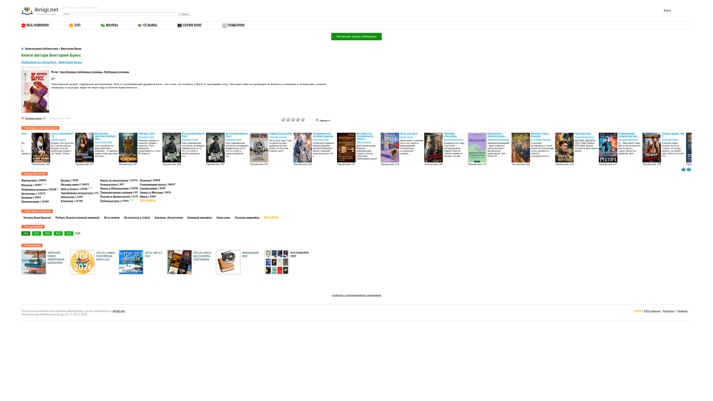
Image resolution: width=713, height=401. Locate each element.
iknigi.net (119, 311)
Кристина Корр (310, 139)
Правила (682, 310)
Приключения (30, 201)
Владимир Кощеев (530, 139)
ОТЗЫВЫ (150, 25)
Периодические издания (116, 192)
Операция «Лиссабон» (440, 134)
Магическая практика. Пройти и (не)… (94, 136)
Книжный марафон (199, 217)
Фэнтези (26, 184)
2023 (58, 233)
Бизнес (65, 180)
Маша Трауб (396, 137)
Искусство (68, 196)
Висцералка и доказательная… (486, 134)
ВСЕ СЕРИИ (271, 217)
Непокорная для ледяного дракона (313, 134)
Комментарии (33, 118)
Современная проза (153, 184)
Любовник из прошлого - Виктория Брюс (51, 62)
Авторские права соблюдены (356, 36)
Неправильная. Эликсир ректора (617, 134)
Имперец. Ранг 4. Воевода (530, 134)
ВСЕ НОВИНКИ (38, 25)
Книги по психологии (114, 180)
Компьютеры (109, 184)
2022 (68, 233)
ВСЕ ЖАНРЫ (148, 200)
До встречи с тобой (137, 217)
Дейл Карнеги (353, 142)
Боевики (27, 197)
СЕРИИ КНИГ (192, 25)
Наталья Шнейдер (618, 139)
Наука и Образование (114, 188)
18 (52, 78)
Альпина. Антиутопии (168, 217)
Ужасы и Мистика (151, 192)
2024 (47, 233)
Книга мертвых (572, 133)
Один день (223, 217)
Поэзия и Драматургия (115, 196)
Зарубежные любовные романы (81, 71)
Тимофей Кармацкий (488, 139)
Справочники (148, 188)
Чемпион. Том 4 (136, 133)
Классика (67, 200)
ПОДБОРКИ (236, 25)
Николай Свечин (267, 137)
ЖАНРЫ (112, 25)
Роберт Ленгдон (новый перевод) (78, 217)
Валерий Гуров (136, 137)
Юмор (144, 196)
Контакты (668, 310)
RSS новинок (652, 310)
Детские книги (70, 184)
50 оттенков (112, 217)
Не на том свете (399, 133)
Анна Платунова (93, 142)
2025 (36, 233)
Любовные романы (116, 71)
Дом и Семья (69, 188)
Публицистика (109, 200)
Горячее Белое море (270, 133)
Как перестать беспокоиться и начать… (354, 136)
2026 (25, 233)
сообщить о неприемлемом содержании (356, 295)
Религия (145, 180)
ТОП (77, 25)
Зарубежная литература (77, 192)
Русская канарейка (247, 217)
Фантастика (29, 180)
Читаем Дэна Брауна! (37, 217)
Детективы (28, 193)
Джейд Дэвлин (48, 139)
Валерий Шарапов (443, 139)
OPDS (637, 310)
